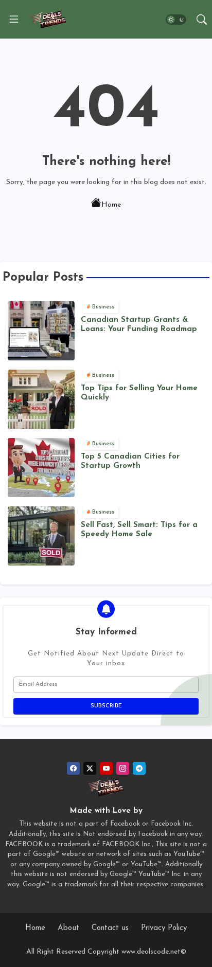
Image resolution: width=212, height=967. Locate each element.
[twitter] (89, 768)
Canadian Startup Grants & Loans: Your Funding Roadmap (139, 324)
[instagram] (122, 768)
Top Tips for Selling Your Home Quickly (139, 393)
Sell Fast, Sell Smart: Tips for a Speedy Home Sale (139, 529)
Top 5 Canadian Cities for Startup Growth (130, 461)
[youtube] (106, 768)
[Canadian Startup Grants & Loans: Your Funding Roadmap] (41, 330)
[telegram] (139, 768)
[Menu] (14, 19)
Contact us (110, 928)
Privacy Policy (164, 928)
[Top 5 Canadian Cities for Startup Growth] (41, 467)
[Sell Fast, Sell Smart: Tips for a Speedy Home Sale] (41, 535)
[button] (176, 19)
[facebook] (73, 768)
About (68, 928)
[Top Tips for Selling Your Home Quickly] (41, 399)
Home (111, 205)
